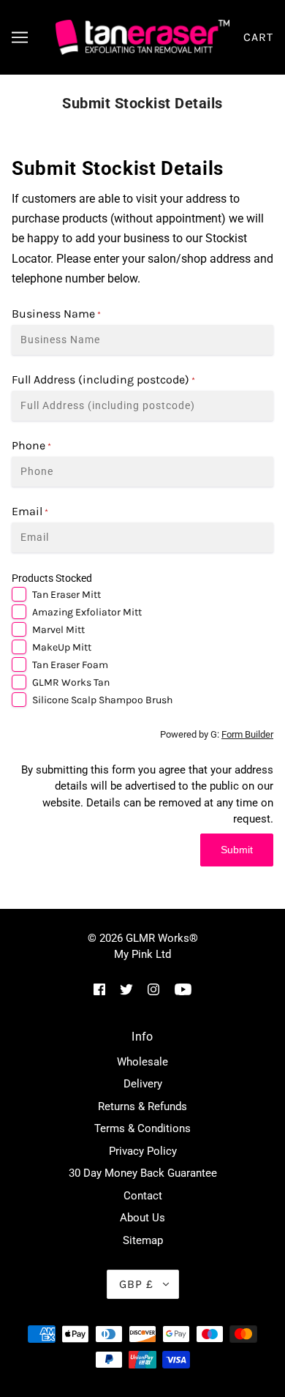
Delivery (142, 1083)
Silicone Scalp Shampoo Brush (102, 700)
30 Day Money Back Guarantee (143, 1173)
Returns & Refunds (142, 1106)
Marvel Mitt (58, 629)
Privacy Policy (143, 1151)
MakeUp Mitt (61, 647)
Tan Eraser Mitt (66, 594)
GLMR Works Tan (71, 682)
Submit (237, 849)
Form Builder (247, 734)
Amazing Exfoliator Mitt (87, 612)
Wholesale (142, 1061)
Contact (142, 1195)
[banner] (142, 36)
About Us (142, 1217)
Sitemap (143, 1240)
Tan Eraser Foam (70, 665)
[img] (99, 989)
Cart (258, 37)
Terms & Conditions (142, 1128)
